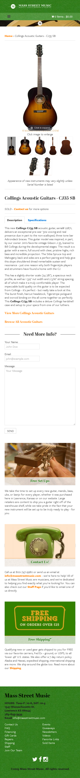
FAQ (7, 728)
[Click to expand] (40, 87)
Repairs (9, 739)
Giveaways (48, 728)
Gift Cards (10, 735)
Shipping (15, 668)
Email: (8, 354)
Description (14, 220)
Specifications (37, 220)
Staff (7, 746)
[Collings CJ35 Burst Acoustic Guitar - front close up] (25, 146)
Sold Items (48, 743)
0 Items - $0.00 (63, 16)
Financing (10, 732)
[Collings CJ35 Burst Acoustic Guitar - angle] (40, 146)
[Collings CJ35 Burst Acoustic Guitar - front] (11, 146)
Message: (10, 366)
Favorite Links (50, 739)
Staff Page (34, 587)
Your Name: (11, 342)
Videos (46, 735)
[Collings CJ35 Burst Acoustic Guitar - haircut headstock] (34, 166)
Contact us (21, 209)
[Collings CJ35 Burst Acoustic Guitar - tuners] (47, 166)
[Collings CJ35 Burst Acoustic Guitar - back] (53, 146)
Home (8, 36)
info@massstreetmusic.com (23, 576)
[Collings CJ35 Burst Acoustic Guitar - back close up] (66, 146)
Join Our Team (13, 750)
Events (46, 724)
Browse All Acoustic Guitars (23, 322)
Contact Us (11, 724)
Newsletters (49, 732)
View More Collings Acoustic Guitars (29, 313)
